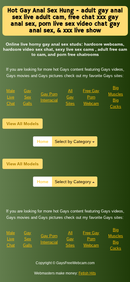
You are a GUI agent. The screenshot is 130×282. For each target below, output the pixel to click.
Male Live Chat (10, 97)
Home (42, 141)
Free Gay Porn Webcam (91, 97)
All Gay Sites (70, 97)
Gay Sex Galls (27, 97)
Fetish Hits (87, 273)
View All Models (22, 123)
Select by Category (73, 141)
